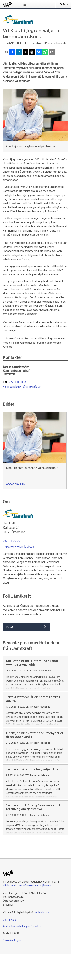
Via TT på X (9, 919)
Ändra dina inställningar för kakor (22, 926)
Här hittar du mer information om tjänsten (27, 885)
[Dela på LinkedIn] (19, 52)
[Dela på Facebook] (12, 52)
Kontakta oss (41, 912)
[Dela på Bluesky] (39, 52)
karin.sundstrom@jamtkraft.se (22, 386)
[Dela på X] (25, 52)
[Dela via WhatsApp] (45, 52)
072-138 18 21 (18, 382)
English (18, 940)
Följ (9, 627)
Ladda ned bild (15, 483)
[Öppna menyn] (25, 4)
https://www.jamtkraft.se (18, 546)
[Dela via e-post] (52, 52)
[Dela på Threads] (32, 52)
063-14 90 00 (11, 541)
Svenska (8, 940)
